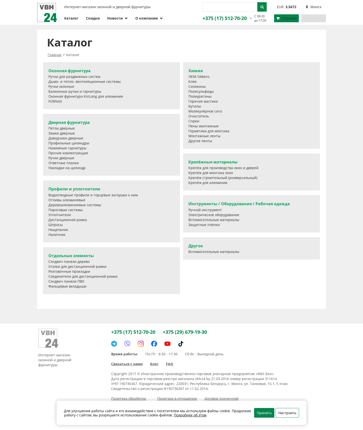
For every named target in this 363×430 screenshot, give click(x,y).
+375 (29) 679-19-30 (185, 332)
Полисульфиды (201, 91)
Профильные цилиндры (68, 143)
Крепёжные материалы (213, 162)
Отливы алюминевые (66, 200)
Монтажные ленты (204, 136)
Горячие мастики (203, 101)
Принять (264, 412)
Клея (192, 81)
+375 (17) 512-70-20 (224, 18)
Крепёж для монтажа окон (210, 172)
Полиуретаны (200, 96)
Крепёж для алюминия (207, 182)
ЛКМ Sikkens (199, 76)
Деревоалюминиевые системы (74, 205)
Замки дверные (61, 133)
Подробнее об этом (190, 415)
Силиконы (197, 86)
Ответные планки (63, 162)
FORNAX (55, 101)
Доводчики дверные (65, 138)
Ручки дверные (61, 158)
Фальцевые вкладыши (67, 286)
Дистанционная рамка (67, 219)
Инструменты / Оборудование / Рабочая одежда (239, 203)
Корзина (289, 18)
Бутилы (194, 106)
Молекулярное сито (205, 111)
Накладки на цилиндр (67, 167)
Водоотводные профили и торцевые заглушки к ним (93, 195)
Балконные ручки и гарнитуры (74, 91)
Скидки (93, 18)
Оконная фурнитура (69, 70)
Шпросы (55, 224)
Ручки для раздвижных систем (74, 76)
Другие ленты (200, 140)
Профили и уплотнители (74, 189)
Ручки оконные (61, 86)
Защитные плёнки (204, 224)
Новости (115, 18)
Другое (195, 246)
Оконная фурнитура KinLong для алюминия (85, 96)
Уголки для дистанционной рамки (77, 266)
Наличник (56, 234)
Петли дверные (61, 128)
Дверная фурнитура (69, 122)
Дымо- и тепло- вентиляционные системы (84, 81)
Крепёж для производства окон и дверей (223, 167)
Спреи (193, 121)
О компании (146, 18)
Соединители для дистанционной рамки (83, 276)
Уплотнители (59, 214)
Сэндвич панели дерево (69, 261)
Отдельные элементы (71, 255)
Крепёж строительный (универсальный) (222, 177)
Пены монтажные (203, 126)
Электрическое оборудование (213, 214)
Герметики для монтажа (208, 131)
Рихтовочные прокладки (69, 271)
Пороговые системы (65, 209)
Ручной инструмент (205, 209)
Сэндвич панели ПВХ (66, 281)
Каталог (71, 18)
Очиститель (198, 116)
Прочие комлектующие (68, 153)
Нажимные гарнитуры (67, 148)
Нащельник (58, 229)
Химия (195, 70)
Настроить (287, 412)
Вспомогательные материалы (213, 219)
